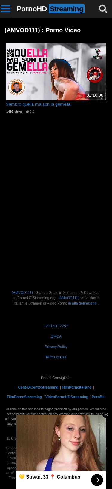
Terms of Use (56, 357)
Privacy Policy (56, 347)
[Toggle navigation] (6, 9)
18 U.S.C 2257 (56, 326)
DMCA (56, 336)
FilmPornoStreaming (24, 397)
